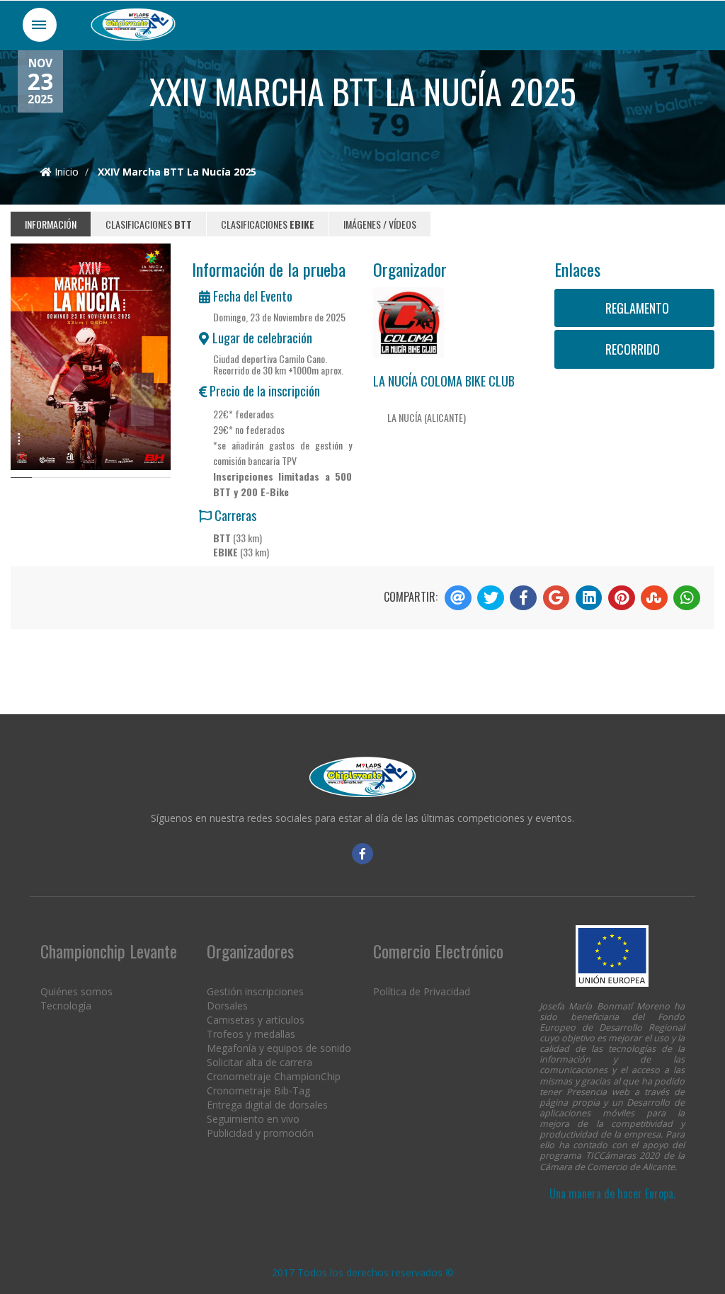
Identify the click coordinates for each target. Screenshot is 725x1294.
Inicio (65, 171)
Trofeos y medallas (251, 1034)
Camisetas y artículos (255, 1019)
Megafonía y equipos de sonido (279, 1048)
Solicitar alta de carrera (259, 1062)
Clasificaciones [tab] (148, 224)
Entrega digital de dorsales (267, 1104)
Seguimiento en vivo (253, 1119)
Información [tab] (50, 224)
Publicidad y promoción (260, 1133)
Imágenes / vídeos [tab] (379, 224)
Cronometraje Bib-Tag (258, 1090)
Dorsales (227, 1005)
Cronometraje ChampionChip (274, 1076)
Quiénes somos (76, 991)
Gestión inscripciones (255, 991)
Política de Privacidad (421, 991)
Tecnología (65, 1005)
